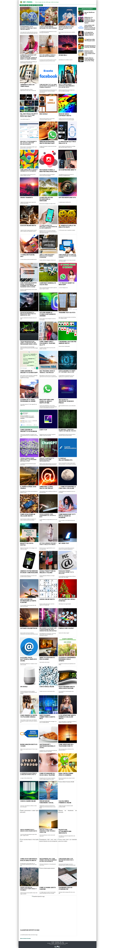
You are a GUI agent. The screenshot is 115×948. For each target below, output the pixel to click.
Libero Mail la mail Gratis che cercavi (46, 487)
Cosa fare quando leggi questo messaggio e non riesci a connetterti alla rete (48, 722)
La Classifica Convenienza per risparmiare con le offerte (67, 664)
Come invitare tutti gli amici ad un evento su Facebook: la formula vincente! (48, 86)
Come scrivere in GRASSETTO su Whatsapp (29, 371)
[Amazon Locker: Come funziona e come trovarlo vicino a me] (81, 53)
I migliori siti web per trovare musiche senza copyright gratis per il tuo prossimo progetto (66, 119)
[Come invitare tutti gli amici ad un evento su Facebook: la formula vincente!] (81, 27)
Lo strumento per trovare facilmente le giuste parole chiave (28, 464)
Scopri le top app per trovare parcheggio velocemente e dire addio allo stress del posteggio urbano (29, 347)
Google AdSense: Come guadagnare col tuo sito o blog (48, 516)
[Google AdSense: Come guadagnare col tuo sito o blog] (81, 59)
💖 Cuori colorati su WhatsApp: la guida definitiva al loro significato (48, 227)
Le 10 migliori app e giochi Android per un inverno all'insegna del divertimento (48, 32)
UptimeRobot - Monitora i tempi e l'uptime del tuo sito (67, 430)
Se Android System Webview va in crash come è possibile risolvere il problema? (28, 576)
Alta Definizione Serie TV (67, 170)
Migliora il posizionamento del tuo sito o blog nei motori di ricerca (28, 143)
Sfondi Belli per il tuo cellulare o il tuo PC (65, 59)
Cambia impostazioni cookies (59, 943)
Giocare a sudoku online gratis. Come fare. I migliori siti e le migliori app (47, 604)
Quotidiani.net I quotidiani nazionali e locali (47, 746)
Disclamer (49, 943)
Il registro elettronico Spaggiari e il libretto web (48, 260)
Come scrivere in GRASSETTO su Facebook (28, 430)
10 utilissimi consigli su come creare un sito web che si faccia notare (67, 261)
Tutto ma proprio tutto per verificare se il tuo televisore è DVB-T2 (66, 750)
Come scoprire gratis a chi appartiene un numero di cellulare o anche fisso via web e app (67, 722)
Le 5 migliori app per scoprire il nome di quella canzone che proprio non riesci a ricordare (47, 893)
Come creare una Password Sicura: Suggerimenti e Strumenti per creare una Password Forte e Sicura (28, 285)
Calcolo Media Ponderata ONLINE (65, 801)
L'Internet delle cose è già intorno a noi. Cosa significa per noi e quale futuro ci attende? (66, 376)
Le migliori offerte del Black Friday (26, 778)
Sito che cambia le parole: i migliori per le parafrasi (48, 55)
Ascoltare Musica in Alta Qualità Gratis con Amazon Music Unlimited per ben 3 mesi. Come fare (28, 864)
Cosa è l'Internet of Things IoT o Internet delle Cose (67, 371)
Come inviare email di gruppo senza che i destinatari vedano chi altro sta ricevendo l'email (67, 865)
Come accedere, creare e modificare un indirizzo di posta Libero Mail (48, 492)
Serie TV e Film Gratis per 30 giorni (47, 658)
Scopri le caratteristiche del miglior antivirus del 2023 (28, 318)
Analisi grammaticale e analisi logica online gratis (28, 830)
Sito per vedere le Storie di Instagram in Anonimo (47, 314)
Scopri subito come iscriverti (44, 662)
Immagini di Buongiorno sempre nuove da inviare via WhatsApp (48, 147)
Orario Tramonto (26, 197)
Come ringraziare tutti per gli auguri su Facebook (67, 516)
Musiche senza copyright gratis (65, 114)
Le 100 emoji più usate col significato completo (67, 230)
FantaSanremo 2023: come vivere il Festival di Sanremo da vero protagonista (48, 860)
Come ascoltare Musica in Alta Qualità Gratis (28, 859)
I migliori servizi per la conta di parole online (47, 691)
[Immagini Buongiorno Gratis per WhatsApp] (81, 46)
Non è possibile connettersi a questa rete (47, 717)
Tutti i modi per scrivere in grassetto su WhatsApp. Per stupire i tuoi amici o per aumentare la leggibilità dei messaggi (29, 376)
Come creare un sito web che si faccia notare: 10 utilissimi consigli (67, 256)
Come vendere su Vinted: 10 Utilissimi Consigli (28, 716)
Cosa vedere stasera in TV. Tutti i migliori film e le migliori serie (28, 405)
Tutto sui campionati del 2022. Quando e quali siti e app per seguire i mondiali (48, 288)
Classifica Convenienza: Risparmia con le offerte (67, 659)
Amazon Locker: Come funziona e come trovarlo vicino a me (47, 831)
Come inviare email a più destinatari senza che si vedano (66, 860)
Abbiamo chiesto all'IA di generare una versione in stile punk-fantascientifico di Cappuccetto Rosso (48, 464)
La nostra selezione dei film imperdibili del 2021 (28, 259)
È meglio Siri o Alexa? (66, 628)
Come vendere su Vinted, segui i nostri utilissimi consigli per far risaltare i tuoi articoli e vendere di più (28, 721)
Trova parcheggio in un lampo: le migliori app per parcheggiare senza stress (28, 343)
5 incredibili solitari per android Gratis (67, 342)
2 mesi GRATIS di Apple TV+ (25, 119)
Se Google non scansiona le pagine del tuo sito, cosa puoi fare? (67, 836)
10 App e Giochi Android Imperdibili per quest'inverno (48, 27)
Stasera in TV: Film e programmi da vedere (27, 400)
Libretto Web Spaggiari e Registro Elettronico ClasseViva (47, 256)
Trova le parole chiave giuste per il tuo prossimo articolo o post (28, 460)
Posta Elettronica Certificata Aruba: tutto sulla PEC (66, 572)
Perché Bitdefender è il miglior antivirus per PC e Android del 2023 (28, 314)
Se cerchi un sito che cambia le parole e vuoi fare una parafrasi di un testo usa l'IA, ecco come (48, 60)
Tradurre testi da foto (67, 312)
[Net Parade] (21, 2)
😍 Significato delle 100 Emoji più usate (67, 226)
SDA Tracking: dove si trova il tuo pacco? (47, 371)
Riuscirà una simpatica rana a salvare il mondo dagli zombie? (67, 779)
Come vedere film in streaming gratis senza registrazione (66, 692)
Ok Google (23, 686)
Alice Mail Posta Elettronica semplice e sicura (28, 659)
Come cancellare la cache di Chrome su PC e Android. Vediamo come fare (28, 175)
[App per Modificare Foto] (81, 13)
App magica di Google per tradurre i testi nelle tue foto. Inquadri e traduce (67, 318)
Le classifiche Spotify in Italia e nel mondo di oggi (28, 934)
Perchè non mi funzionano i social (47, 801)
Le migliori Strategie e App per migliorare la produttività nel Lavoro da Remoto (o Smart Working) (28, 57)
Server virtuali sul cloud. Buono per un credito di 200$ (67, 33)
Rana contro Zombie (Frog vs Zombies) (66, 774)
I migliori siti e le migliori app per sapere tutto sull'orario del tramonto (28, 203)
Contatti (66, 943)
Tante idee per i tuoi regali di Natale (65, 603)
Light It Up (43, 430)
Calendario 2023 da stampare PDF (65, 888)
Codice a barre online (28, 801)
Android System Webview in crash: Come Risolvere (29, 571)
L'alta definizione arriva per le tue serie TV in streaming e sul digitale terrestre (66, 175)
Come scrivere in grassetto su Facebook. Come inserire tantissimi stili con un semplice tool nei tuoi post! (29, 435)
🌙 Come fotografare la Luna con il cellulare (67, 487)
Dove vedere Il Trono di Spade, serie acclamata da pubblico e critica (28, 492)
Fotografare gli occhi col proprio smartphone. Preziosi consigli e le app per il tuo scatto (47, 779)
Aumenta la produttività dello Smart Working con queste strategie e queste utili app (28, 62)
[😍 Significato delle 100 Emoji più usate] (81, 40)
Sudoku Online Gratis (47, 599)
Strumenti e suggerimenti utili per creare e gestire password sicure (28, 290)
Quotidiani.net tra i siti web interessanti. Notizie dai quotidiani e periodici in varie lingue (48, 751)
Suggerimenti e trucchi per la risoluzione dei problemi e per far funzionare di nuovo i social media (47, 806)
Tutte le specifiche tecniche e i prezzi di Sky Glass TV (67, 406)
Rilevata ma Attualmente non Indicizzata (65, 831)
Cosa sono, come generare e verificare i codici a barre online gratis (28, 806)
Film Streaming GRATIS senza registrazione (67, 687)
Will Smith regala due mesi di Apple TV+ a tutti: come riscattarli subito (29, 115)
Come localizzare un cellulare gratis (27, 515)
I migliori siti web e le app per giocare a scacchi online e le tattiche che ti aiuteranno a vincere (28, 231)
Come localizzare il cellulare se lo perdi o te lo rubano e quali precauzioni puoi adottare (28, 520)
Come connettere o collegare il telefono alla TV (47, 343)
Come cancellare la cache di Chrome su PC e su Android (28, 170)
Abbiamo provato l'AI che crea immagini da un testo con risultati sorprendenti (67, 91)
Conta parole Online (47, 686)
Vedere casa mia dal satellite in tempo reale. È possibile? (28, 889)
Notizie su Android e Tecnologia (25, 938)
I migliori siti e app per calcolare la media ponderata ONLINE (66, 806)
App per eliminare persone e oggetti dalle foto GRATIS (48, 544)
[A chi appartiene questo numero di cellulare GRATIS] (81, 33)
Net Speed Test (64, 543)
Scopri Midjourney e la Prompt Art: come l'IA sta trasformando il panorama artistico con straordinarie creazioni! (48, 634)
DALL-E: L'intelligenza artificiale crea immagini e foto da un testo (67, 86)
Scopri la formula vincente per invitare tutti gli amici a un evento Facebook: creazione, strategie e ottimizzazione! (48, 91)
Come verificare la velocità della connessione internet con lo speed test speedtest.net (66, 549)
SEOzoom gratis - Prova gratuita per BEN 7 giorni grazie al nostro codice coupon (28, 147)
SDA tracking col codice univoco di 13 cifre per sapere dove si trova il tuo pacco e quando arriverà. (48, 376)
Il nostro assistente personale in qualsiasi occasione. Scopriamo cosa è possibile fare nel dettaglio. (28, 692)
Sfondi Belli (63, 55)
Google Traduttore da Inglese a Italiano (48, 571)
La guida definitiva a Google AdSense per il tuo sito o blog (48, 520)
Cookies (52, 943)
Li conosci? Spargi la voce (63, 287)
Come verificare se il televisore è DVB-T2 (66, 745)
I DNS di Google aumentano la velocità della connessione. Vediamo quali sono (47, 119)
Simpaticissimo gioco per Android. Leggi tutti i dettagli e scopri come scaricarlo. (48, 435)
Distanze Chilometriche (28, 628)
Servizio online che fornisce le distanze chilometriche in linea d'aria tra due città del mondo (29, 633)
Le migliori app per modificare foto (65, 202)
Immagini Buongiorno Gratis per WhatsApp (47, 142)
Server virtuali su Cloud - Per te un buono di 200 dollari (66, 28)
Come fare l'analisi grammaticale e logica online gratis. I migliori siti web (28, 835)
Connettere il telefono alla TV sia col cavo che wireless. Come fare (47, 348)
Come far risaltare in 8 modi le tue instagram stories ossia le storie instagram (47, 175)
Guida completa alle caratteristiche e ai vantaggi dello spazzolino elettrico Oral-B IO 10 (67, 147)
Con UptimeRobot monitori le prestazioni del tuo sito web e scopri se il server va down (67, 435)
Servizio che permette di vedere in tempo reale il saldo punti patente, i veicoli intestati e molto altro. (67, 464)
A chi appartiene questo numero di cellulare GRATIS (67, 717)
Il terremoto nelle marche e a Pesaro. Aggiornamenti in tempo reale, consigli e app (28, 90)
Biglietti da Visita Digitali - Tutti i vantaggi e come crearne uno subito (28, 549)
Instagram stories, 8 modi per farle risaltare (48, 170)
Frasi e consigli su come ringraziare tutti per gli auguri (67, 521)
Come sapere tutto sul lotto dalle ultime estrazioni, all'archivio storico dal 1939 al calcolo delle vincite (29, 33)
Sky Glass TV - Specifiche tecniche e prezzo (66, 401)
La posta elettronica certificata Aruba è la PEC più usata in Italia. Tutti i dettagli (67, 577)
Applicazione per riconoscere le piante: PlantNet (28, 600)
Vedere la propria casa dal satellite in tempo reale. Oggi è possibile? (28, 893)
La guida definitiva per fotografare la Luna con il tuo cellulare (67, 492)
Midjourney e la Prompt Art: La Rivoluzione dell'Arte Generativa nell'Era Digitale (48, 629)
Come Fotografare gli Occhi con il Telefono (47, 774)
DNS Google (43, 114)
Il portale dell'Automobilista (65, 459)
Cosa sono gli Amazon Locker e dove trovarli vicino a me (47, 836)
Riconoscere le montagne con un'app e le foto (47, 203)
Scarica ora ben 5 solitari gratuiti (64, 346)
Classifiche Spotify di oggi (29, 930)
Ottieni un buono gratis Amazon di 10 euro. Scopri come (28, 750)
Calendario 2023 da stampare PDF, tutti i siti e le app (67, 893)
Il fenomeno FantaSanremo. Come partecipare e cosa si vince (48, 865)
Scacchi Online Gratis (28, 225)
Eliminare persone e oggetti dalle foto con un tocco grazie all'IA (47, 549)
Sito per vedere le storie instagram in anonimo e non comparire (48, 319)
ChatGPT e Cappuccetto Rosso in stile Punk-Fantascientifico (47, 460)
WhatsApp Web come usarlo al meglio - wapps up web (47, 401)
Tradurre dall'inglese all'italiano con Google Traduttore (47, 576)
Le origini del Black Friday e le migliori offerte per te (28, 774)
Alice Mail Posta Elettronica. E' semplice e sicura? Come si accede (28, 664)
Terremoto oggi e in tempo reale (27, 85)
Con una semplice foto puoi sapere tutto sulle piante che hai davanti (28, 606)
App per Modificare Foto (67, 197)
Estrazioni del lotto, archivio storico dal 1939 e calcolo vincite (28, 28)
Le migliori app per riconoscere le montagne (46, 199)
